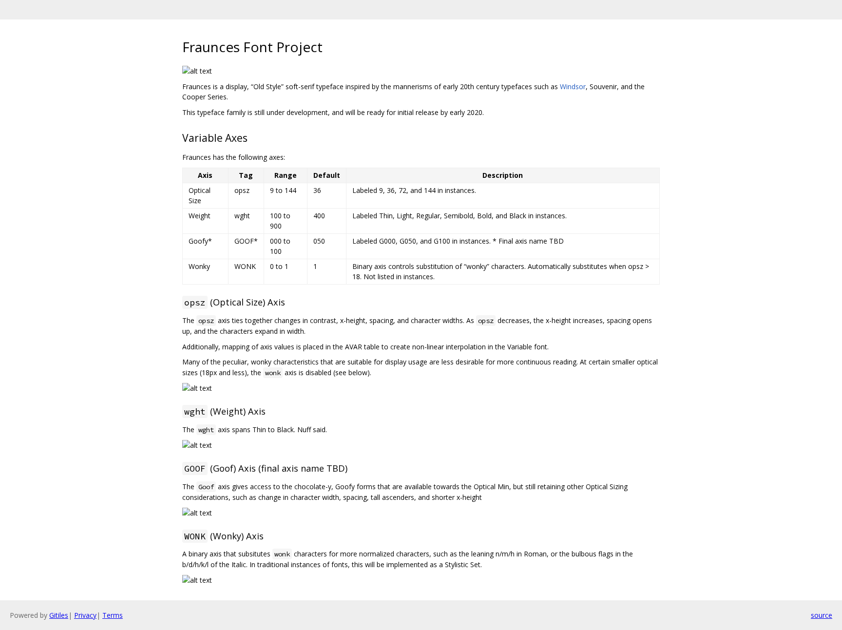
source (821, 615)
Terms (112, 615)
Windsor (573, 86)
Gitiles (58, 615)
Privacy (85, 615)
